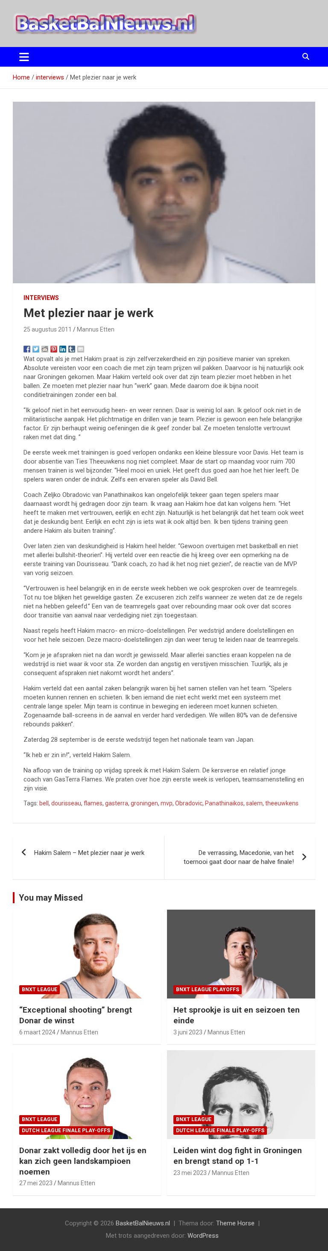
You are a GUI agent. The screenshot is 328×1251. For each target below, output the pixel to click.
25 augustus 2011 (47, 329)
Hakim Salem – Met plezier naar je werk (89, 853)
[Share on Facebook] (26, 349)
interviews (41, 297)
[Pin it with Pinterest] (53, 349)
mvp (167, 803)
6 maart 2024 (37, 1032)
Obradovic (188, 803)
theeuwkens (282, 803)
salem (254, 803)
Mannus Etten (95, 329)
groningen (144, 803)
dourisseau (66, 803)
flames (93, 803)
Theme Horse (235, 1223)
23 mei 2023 (190, 1172)
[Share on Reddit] (44, 349)
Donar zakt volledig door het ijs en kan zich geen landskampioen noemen (82, 1160)
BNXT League (39, 990)
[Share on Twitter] (35, 349)
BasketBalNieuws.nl (143, 1223)
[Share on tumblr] (71, 349)
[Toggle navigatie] (24, 57)
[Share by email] (80, 349)
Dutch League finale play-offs (66, 1131)
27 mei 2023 (36, 1183)
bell (44, 803)
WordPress (203, 1235)
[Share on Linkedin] (62, 349)
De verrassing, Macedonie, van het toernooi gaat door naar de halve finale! (239, 857)
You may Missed (51, 898)
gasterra (116, 803)
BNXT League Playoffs (207, 990)
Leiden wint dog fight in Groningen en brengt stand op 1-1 (237, 1155)
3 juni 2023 (187, 1032)
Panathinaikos (224, 803)
